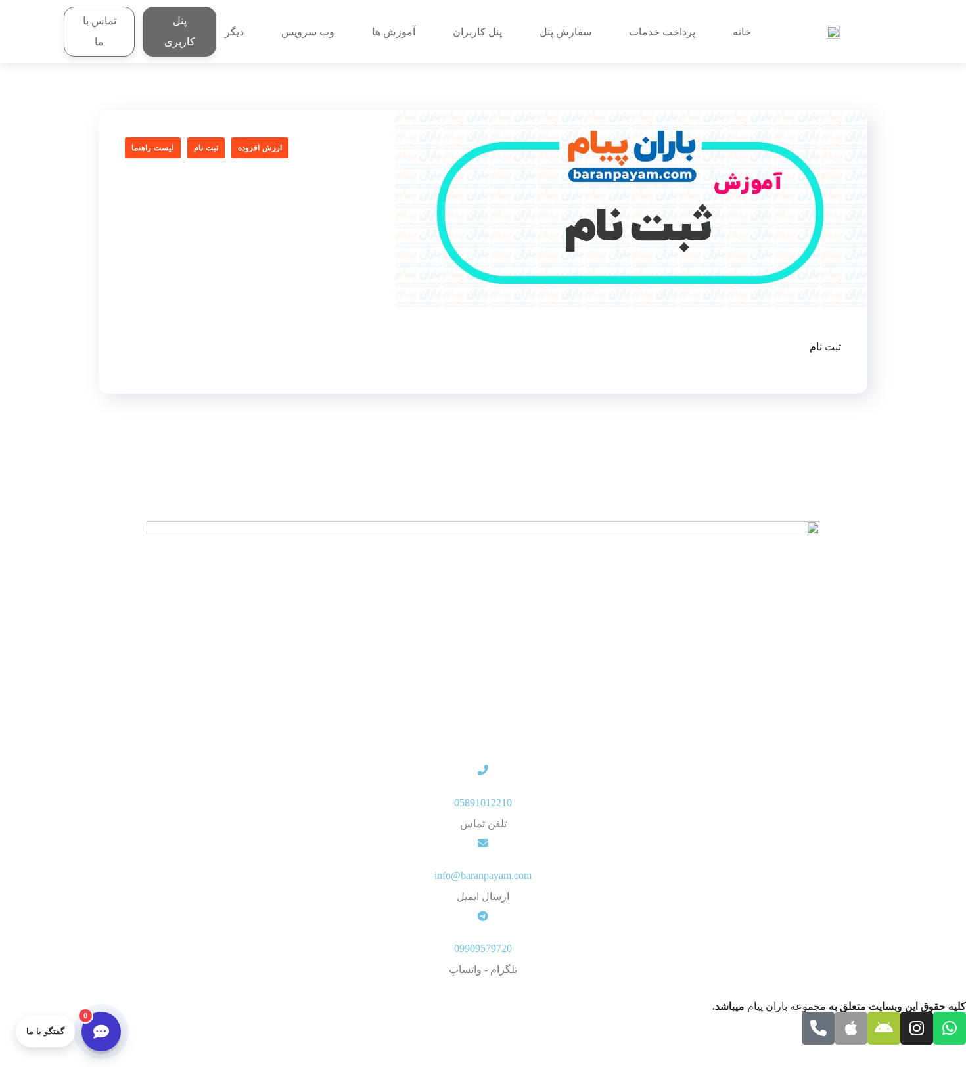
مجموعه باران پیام (786, 1006)
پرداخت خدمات (662, 31)
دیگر (234, 31)
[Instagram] (916, 1028)
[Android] (883, 1028)
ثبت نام (206, 147)
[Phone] (818, 1028)
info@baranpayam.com (483, 875)
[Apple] (851, 1028)
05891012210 (483, 802)
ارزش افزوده (260, 147)
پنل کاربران (477, 31)
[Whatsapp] (949, 1028)
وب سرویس (307, 31)
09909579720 (483, 948)
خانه (742, 31)
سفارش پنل (565, 31)
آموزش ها (393, 31)
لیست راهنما (152, 147)
